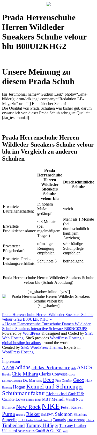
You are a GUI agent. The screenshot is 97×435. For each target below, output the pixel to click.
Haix (88, 381)
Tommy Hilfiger (42, 425)
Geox (78, 380)
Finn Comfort (63, 381)
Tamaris (59, 420)
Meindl (58, 399)
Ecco (48, 380)
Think (90, 420)
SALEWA (47, 415)
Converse (60, 374)
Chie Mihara (25, 374)
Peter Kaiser (72, 407)
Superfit (9, 419)
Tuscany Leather (72, 425)
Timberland (13, 425)
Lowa (20, 399)
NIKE (51, 406)
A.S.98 (8, 367)
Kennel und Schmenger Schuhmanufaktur (42, 390)
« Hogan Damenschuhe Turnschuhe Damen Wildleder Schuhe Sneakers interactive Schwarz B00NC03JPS (46, 326)
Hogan (19, 387)
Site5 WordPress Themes (41, 347)
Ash (73, 368)
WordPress (31, 333)
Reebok (20, 414)
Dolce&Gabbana (12, 380)
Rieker (33, 414)
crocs (72, 374)
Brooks (6, 374)
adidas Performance (51, 367)
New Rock (28, 407)
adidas (23, 367)
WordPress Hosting (65, 338)
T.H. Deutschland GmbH (35, 420)
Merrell (70, 399)
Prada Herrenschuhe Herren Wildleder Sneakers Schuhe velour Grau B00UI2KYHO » (47, 316)
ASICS (84, 367)
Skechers (80, 415)
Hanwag (7, 387)
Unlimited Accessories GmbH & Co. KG (32, 431)
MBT (46, 399)
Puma (8, 414)
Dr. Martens (32, 380)
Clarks (45, 374)
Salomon (64, 414)
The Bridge (76, 420)
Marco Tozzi (33, 399)
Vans (65, 430)
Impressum (11, 361)
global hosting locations (21, 342)
